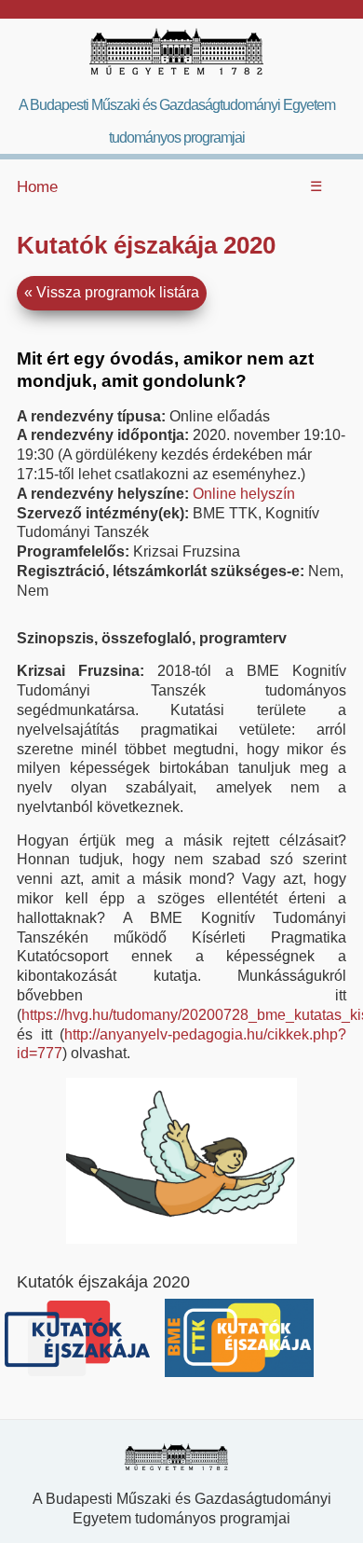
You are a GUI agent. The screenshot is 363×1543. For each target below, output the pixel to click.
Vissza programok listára (117, 292)
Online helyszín (244, 494)
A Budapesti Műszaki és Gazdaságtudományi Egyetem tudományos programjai (177, 121)
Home (37, 187)
